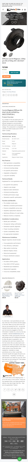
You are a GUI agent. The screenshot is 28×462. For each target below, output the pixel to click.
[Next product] (12, 22)
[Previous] (4, 39)
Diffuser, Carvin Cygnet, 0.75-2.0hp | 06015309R (19, 295)
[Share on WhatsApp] (3, 95)
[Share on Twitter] (9, 95)
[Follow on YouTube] (14, 394)
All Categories (16, 14)
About (21, 447)
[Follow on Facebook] (4, 389)
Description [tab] (5, 103)
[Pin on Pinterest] (14, 95)
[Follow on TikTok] (12, 389)
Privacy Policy (7, 454)
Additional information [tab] (8, 106)
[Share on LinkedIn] (16, 95)
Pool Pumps (9, 18)
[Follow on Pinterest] (19, 389)
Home (7, 14)
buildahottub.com (17, 333)
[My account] (22, 9)
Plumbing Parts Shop (19, 446)
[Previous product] (15, 22)
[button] (3, 9)
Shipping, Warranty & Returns (14, 455)
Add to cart (15, 72)
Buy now (6, 76)
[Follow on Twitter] (15, 389)
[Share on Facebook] (6, 95)
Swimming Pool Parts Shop (13, 16)
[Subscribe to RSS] (23, 389)
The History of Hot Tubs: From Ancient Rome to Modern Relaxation (12, 419)
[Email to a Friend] (11, 95)
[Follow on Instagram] (8, 389)
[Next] (23, 39)
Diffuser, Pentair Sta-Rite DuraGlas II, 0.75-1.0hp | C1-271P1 (7, 295)
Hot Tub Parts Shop (8, 446)
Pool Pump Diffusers (16, 18)
